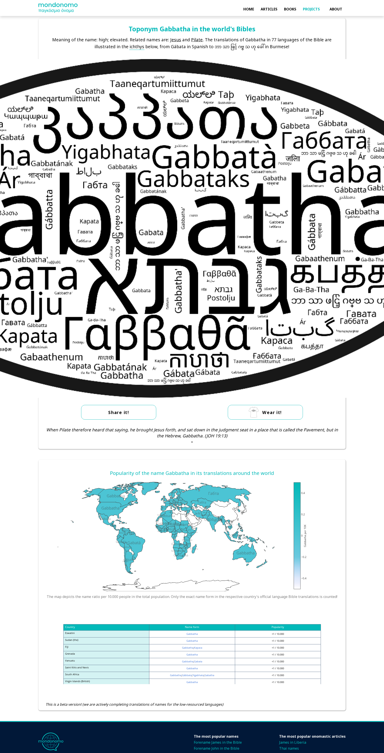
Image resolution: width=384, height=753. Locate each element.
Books (290, 9)
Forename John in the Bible (216, 748)
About (336, 9)
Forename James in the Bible (218, 742)
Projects (311, 9)
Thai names (289, 748)
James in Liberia (292, 742)
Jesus (175, 40)
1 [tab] (192, 442)
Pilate (197, 40)
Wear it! (272, 412)
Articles (269, 9)
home (248, 9)
